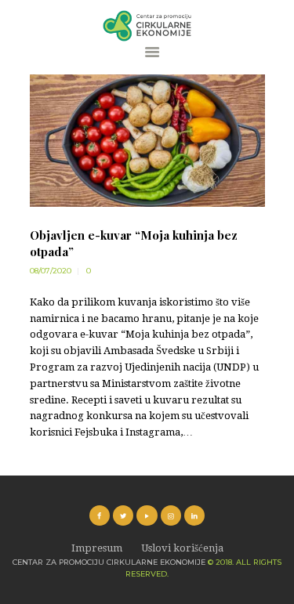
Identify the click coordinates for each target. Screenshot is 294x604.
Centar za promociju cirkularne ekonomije (109, 562)
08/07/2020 (50, 270)
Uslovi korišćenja (182, 548)
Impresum (96, 548)
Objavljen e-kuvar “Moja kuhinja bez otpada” (134, 243)
